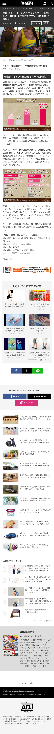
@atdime (16, 396)
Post (27, 371)
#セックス (36, 23)
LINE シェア (37, 371)
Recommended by (34, 359)
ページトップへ (27, 683)
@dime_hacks (28, 402)
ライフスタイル (13, 8)
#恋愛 (46, 23)
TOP (4, 8)
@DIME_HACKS (41, 396)
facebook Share (16, 371)
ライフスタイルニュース (29, 8)
